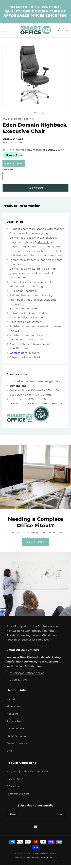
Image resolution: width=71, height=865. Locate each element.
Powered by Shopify (48, 853)
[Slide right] (42, 112)
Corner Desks (15, 778)
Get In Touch (35, 541)
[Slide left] (28, 112)
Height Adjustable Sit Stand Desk (27, 771)
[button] (4, 30)
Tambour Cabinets (18, 793)
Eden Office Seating (23, 119)
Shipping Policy (16, 735)
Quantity (8, 169)
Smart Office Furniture (30, 853)
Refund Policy (15, 728)
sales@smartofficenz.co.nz (27, 672)
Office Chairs (15, 786)
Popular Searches (48, 857)
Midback (43, 242)
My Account (14, 706)
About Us (12, 713)
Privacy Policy (15, 721)
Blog (10, 750)
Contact (12, 698)
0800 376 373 (18, 679)
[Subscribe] (60, 814)
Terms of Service (17, 743)
